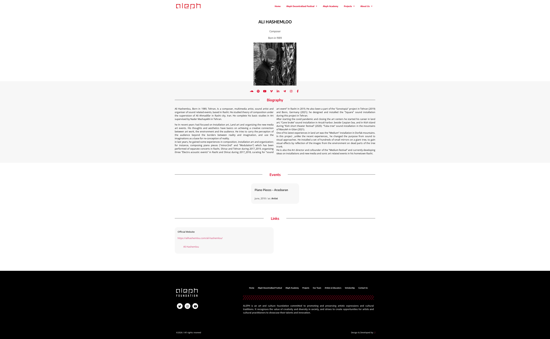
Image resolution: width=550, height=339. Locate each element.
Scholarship (350, 288)
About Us (365, 6)
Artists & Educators (333, 288)
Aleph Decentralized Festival (300, 6)
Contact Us (363, 288)
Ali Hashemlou (191, 246)
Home (278, 6)
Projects (348, 6)
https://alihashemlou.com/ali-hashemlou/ (200, 238)
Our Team (317, 288)
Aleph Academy (330, 6)
